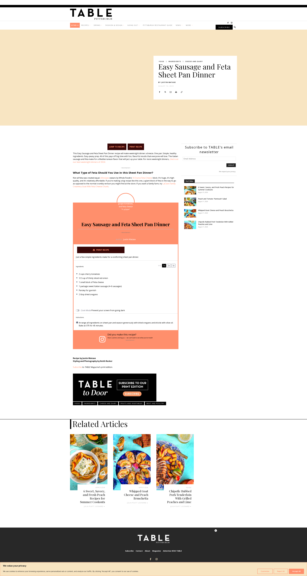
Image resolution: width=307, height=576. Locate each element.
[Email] (170, 92)
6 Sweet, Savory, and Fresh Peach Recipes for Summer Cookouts (92, 496)
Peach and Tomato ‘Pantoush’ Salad (212, 199)
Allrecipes (104, 178)
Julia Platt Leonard (93, 506)
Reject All (280, 571)
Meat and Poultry (155, 403)
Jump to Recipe (116, 146)
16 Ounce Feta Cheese (142, 178)
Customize (265, 571)
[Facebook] (228, 23)
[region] (153, 569)
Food (161, 61)
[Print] (176, 92)
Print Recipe (136, 146)
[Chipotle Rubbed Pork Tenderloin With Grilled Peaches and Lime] (190, 225)
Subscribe (77, 367)
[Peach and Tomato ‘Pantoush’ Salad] (190, 202)
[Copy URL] (181, 92)
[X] (165, 92)
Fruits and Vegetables (131, 403)
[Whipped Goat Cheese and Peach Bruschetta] (190, 213)
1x (164, 265)
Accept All (296, 571)
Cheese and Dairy (194, 61)
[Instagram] (231, 23)
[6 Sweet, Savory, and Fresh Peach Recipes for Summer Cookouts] (190, 190)
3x (173, 265)
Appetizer (100, 487)
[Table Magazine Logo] (92, 14)
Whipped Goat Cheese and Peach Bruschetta (215, 210)
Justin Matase (168, 82)
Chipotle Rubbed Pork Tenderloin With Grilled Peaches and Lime (179, 496)
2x (169, 265)
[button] (235, 27)
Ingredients (174, 61)
